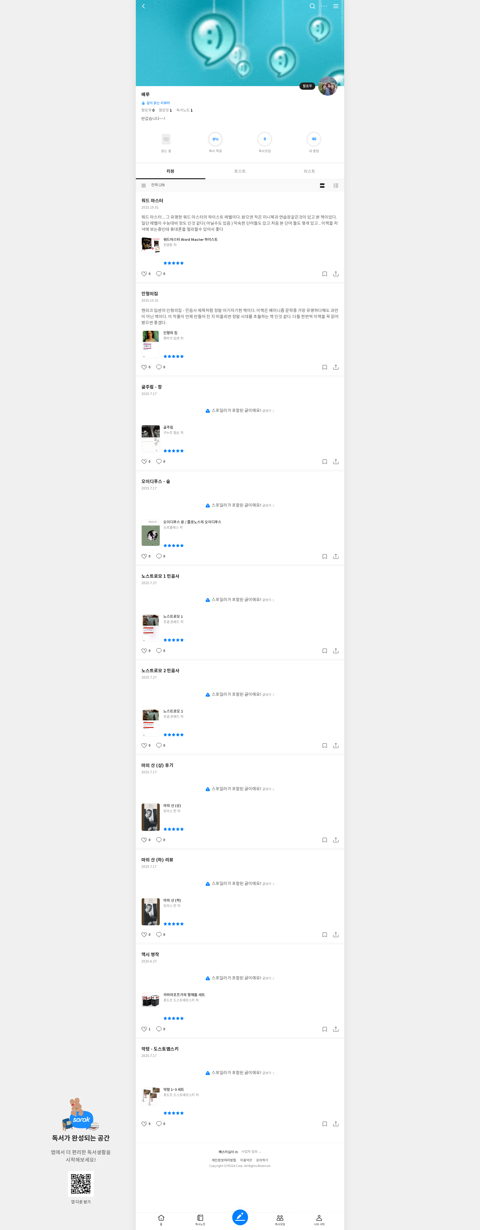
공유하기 (336, 274)
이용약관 (246, 1160)
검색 (312, 6)
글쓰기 (240, 1217)
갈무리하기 (325, 274)
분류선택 (143, 185)
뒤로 (144, 6)
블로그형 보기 (322, 185)
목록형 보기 (335, 185)
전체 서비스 (336, 6)
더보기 (324, 6)
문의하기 (262, 1160)
